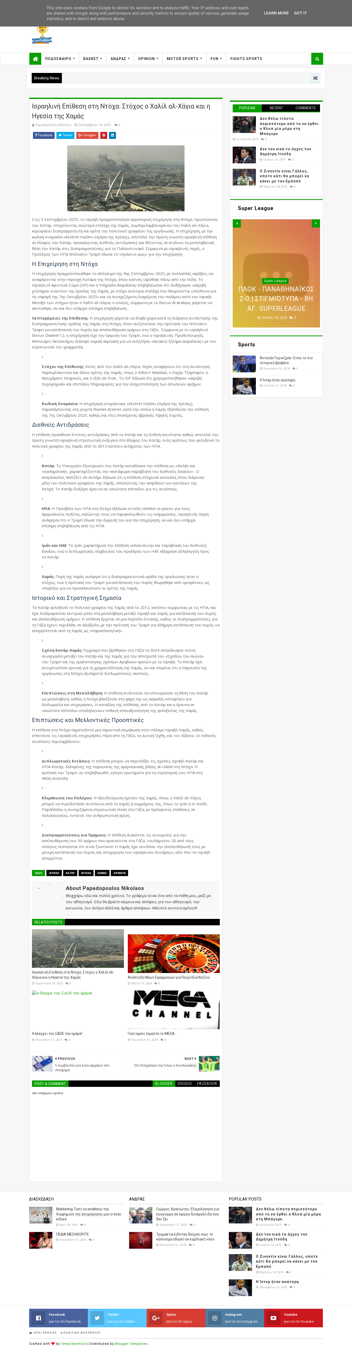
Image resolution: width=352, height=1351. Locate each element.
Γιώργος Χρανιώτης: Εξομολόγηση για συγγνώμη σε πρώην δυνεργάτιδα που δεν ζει (187, 1214)
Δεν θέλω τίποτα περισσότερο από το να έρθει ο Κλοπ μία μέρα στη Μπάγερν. (288, 1214)
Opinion (146, 59)
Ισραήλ (54, 873)
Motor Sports (183, 59)
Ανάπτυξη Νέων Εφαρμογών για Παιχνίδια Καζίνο (169, 977)
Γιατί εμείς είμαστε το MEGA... (152, 1033)
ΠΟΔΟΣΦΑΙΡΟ (58, 59)
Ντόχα (86, 873)
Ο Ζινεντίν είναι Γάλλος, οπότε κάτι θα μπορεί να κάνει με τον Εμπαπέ (284, 176)
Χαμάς (102, 873)
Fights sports (246, 59)
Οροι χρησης (44, 1332)
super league (275, 290)
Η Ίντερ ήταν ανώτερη (277, 380)
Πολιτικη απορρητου (81, 1332)
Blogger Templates (131, 1344)
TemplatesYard (74, 1344)
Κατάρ (70, 873)
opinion (119, 873)
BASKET (91, 59)
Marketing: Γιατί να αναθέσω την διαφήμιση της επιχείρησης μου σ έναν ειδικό (88, 1214)
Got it (300, 13)
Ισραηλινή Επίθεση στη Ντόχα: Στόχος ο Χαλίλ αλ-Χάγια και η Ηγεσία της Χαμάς (73, 974)
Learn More (276, 13)
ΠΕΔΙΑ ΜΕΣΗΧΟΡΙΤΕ (72, 1234)
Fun (215, 59)
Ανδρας (118, 59)
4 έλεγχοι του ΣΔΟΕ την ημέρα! (57, 1033)
